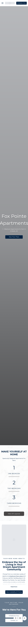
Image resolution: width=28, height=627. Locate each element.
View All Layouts (14, 514)
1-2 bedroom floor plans (15, 576)
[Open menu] (2, 3)
